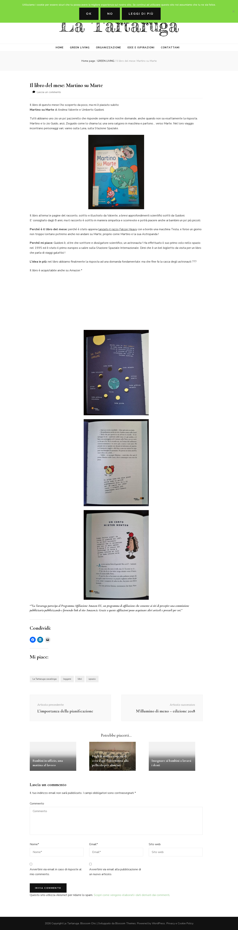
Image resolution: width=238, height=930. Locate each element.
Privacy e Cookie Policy (179, 923)
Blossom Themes (125, 923)
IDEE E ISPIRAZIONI (141, 47)
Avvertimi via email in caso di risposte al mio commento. (56, 871)
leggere (67, 678)
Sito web (155, 844)
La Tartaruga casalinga (45, 678)
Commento (37, 803)
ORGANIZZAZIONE (108, 47)
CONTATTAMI (170, 47)
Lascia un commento (49, 92)
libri (80, 678)
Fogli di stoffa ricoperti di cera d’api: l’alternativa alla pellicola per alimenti (110, 760)
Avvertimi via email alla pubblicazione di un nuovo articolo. (115, 871)
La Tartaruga (119, 25)
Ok (88, 14)
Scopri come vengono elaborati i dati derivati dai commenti (131, 895)
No (110, 14)
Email (93, 844)
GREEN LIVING (80, 47)
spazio (92, 678)
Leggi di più (141, 14)
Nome (34, 844)
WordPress (158, 923)
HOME (60, 47)
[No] (233, 11)
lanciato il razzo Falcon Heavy (117, 229)
